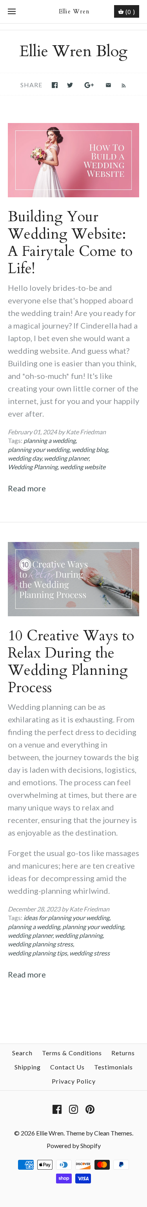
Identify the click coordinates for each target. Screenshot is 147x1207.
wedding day (25, 458)
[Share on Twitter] (70, 85)
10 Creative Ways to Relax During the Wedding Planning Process (71, 661)
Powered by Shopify (74, 1145)
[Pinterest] (89, 1109)
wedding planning (79, 935)
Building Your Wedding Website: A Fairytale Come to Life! (70, 242)
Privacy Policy (74, 1081)
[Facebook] (57, 1109)
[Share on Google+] (89, 85)
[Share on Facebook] (55, 85)
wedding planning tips (37, 953)
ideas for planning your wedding (66, 917)
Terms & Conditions (72, 1052)
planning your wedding (38, 449)
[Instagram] (73, 1109)
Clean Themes (113, 1133)
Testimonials (113, 1067)
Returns (123, 1052)
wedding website (82, 466)
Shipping (28, 1067)
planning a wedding (50, 440)
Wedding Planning (33, 466)
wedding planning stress (40, 944)
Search (22, 1052)
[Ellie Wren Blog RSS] (120, 84)
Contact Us (67, 1067)
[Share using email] (108, 85)
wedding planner (66, 458)
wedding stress (89, 953)
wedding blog (90, 449)
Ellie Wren (50, 1133)
